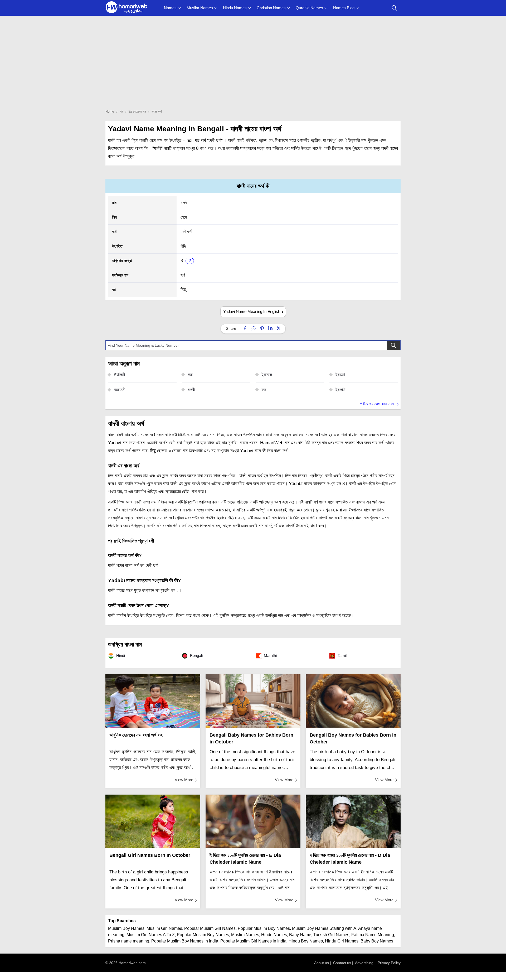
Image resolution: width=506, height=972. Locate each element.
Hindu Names (235, 8)
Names (170, 8)
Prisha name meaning (128, 941)
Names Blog (343, 8)
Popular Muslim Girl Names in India (253, 941)
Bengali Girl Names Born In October (149, 855)
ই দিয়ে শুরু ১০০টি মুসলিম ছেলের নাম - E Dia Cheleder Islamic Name (245, 859)
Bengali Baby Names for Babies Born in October (251, 738)
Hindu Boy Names (306, 941)
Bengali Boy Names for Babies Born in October (353, 738)
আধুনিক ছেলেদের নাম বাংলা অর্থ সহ (135, 735)
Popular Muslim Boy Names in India (184, 941)
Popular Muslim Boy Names (264, 928)
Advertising (364, 963)
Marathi (270, 655)
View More (184, 779)
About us (321, 963)
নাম (121, 111)
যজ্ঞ (190, 374)
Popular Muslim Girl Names (210, 928)
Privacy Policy (389, 963)
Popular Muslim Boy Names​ (203, 934)
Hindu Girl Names (341, 941)
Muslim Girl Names (164, 928)
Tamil (342, 655)
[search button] (394, 8)
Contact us (342, 963)
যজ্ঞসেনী (119, 389)
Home (109, 111)
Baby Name (300, 934)
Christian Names (271, 8)
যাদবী (191, 389)
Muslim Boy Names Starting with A (324, 928)
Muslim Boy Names (126, 928)
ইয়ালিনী (119, 374)
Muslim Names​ (245, 934)
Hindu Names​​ (274, 934)
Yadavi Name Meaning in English (251, 311)
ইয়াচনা (340, 374)
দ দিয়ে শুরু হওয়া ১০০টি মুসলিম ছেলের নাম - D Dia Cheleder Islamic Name (350, 859)
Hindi (120, 655)
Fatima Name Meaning (372, 934)
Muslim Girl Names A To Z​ (150, 934)
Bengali (196, 655)
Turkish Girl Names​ (331, 934)
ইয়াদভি (340, 389)
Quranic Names (309, 8)
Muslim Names (200, 8)
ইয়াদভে (266, 374)
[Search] (393, 345)
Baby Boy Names (377, 941)
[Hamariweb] (126, 7)
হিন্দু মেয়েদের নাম (137, 111)
